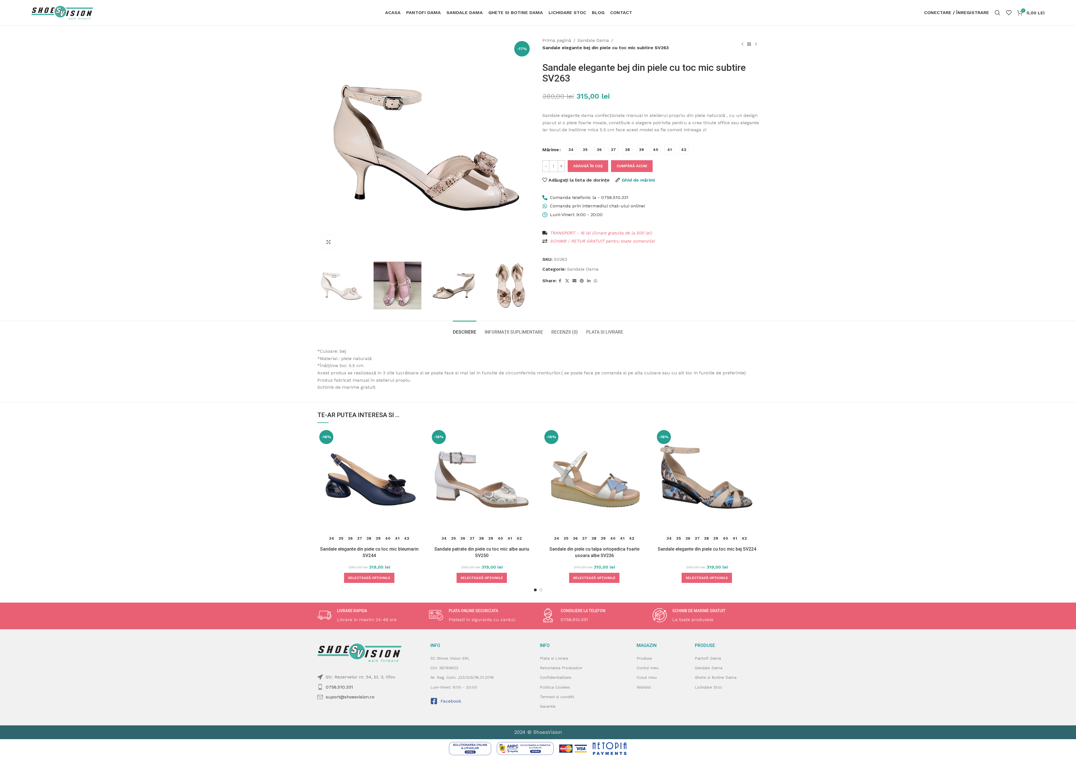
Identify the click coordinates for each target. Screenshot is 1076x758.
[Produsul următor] (755, 44)
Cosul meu (647, 677)
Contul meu (648, 668)
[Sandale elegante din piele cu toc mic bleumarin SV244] (369, 480)
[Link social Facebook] (560, 281)
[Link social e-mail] (574, 281)
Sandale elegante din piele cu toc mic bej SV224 (707, 549)
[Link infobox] (370, 615)
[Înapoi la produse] (749, 44)
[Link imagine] (470, 748)
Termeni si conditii (557, 696)
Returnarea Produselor (561, 668)
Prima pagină (556, 40)
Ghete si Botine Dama (715, 677)
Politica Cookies (555, 687)
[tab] (464, 329)
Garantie (548, 706)
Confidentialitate (555, 677)
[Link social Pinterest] (581, 281)
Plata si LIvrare (554, 658)
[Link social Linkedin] (588, 281)
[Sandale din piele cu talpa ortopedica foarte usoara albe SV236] (594, 480)
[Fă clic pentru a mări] (329, 242)
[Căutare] (997, 12)
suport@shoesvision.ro (350, 697)
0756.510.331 (339, 687)
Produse (644, 658)
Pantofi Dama (708, 658)
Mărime (550, 149)
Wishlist (644, 687)
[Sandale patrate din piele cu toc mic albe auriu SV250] (482, 480)
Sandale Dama (593, 40)
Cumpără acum (632, 166)
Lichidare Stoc (708, 687)
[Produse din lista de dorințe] (1008, 12)
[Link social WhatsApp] (595, 281)
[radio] (571, 150)
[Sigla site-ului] (62, 12)
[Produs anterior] (742, 44)
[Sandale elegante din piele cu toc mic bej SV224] (707, 480)
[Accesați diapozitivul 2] (541, 590)
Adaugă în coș (588, 166)
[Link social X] (567, 281)
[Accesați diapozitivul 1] (535, 590)
